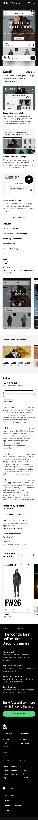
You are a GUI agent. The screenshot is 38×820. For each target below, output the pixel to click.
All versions (17, 528)
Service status (25, 778)
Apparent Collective (11, 81)
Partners (23, 770)
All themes (20, 514)
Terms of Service (9, 795)
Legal (22, 774)
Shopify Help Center (10, 766)
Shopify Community (10, 774)
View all (21, 555)
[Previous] (28, 339)
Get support (8, 514)
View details (7, 528)
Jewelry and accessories (7, 748)
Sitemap (6, 810)
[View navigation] (33, 3)
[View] (17, 356)
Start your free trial (19, 714)
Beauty (5, 743)
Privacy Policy (8, 800)
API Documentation (10, 770)
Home (5, 753)
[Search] (29, 3)
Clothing (6, 739)
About (22, 766)
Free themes (24, 743)
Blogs (5, 778)
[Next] (33, 339)
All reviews (8, 401)
